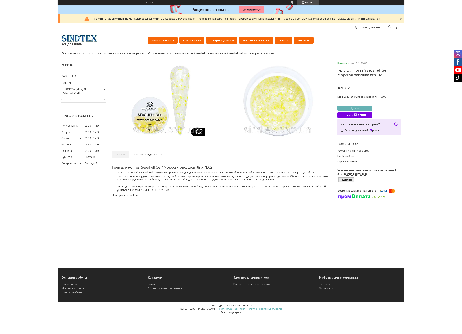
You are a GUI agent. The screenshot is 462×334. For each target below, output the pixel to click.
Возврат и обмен (72, 292)
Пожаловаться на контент (231, 308)
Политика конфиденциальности (264, 308)
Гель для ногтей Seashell (190, 53)
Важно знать (69, 284)
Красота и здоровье (101, 53)
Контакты (304, 40)
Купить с (348, 115)
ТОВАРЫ (66, 82)
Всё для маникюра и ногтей (134, 53)
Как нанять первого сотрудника (252, 284)
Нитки (151, 284)
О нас (282, 40)
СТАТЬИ (66, 99)
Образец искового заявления (165, 288)
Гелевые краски (163, 53)
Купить (355, 108)
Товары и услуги (220, 40)
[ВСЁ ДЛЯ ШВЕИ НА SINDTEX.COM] (79, 38)
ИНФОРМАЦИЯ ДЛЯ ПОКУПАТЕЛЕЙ (73, 90)
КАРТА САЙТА (192, 40)
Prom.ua (247, 305)
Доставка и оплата (255, 40)
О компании (326, 288)
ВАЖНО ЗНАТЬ (161, 40)
